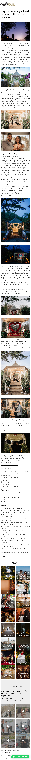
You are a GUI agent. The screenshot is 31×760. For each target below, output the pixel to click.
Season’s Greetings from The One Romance (14, 552)
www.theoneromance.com (9, 468)
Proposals (4, 499)
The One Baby (5, 501)
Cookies (3, 757)
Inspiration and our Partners (10, 497)
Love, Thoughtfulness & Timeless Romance (14, 538)
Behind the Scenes (6, 516)
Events (3, 495)
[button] (20, 756)
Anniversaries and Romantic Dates (11, 493)
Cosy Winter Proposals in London (11, 554)
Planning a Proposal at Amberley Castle (13, 508)
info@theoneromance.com (9, 465)
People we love (6, 755)
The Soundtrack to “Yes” (8, 514)
